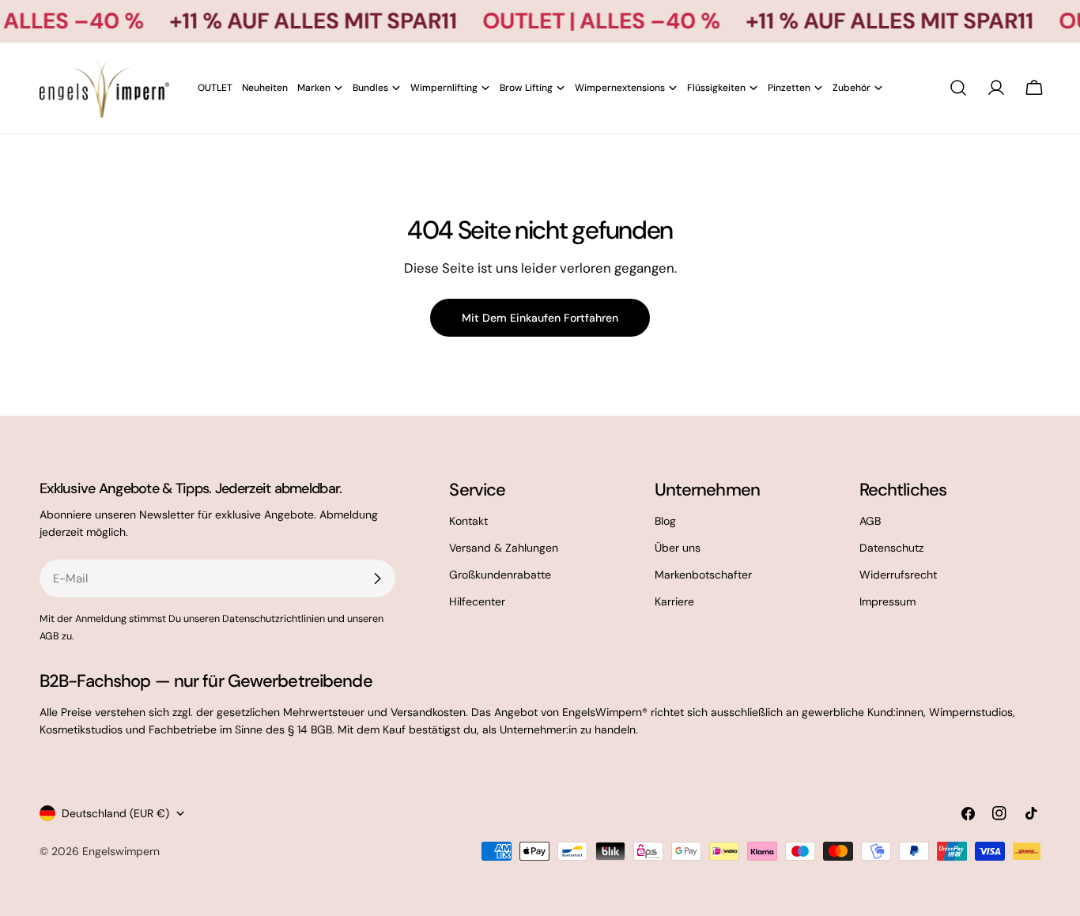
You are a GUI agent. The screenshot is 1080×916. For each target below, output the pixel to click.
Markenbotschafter (703, 574)
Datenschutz (891, 548)
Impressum (887, 601)
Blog (665, 521)
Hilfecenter (477, 601)
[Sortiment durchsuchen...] (958, 88)
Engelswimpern (121, 851)
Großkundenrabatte (500, 574)
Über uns (677, 548)
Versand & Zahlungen (503, 548)
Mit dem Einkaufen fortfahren (540, 318)
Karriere (674, 601)
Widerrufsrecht (898, 574)
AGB (870, 521)
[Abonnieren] (377, 578)
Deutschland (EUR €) (115, 813)
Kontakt (468, 521)
